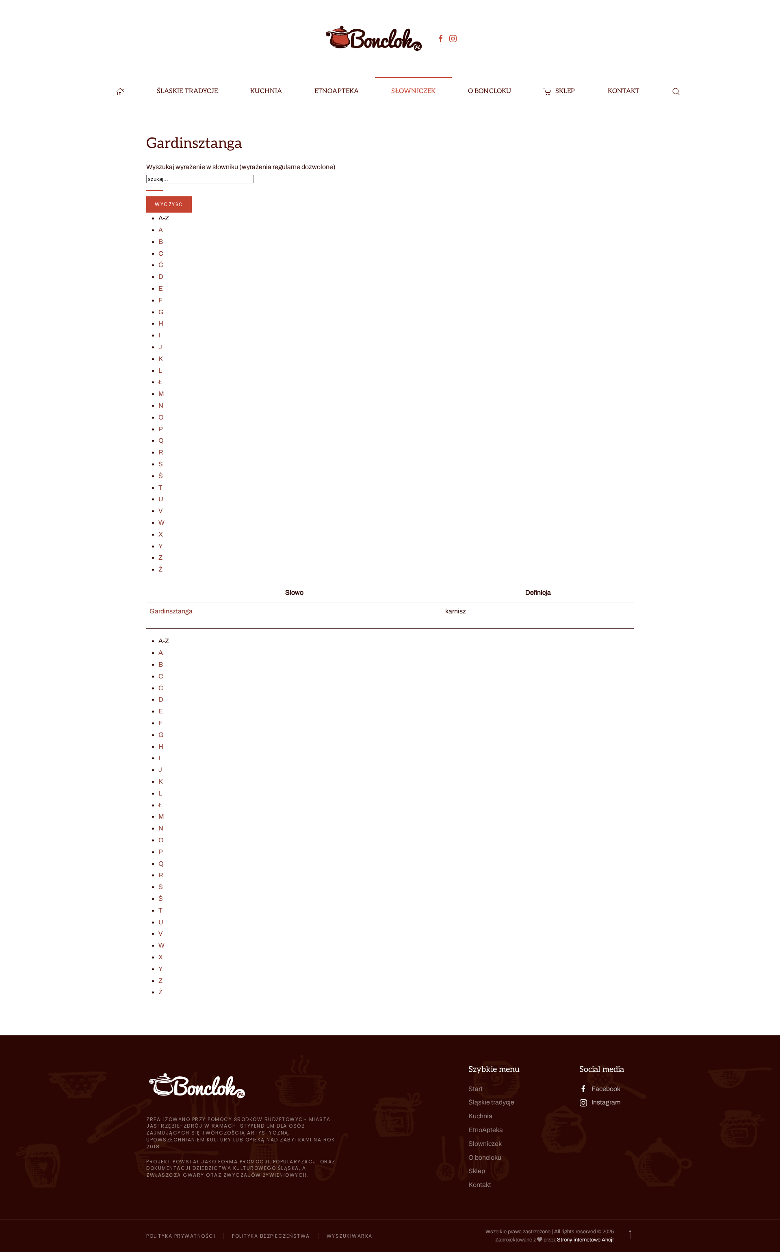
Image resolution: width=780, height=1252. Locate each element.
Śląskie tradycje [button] (187, 91)
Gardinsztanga (171, 611)
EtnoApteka (336, 91)
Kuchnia (480, 1116)
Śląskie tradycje (491, 1102)
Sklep (565, 91)
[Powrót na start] (374, 38)
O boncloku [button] (489, 91)
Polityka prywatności (180, 1235)
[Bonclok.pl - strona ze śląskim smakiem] (120, 91)
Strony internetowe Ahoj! (585, 1240)
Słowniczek (413, 91)
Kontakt (624, 91)
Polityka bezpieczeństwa (271, 1235)
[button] (676, 91)
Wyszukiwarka (350, 1235)
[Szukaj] (154, 190)
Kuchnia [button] (266, 91)
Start (475, 1088)
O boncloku (484, 1157)
